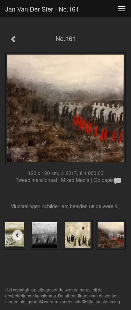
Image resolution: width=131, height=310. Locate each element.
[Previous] (17, 235)
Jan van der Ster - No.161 (42, 8)
